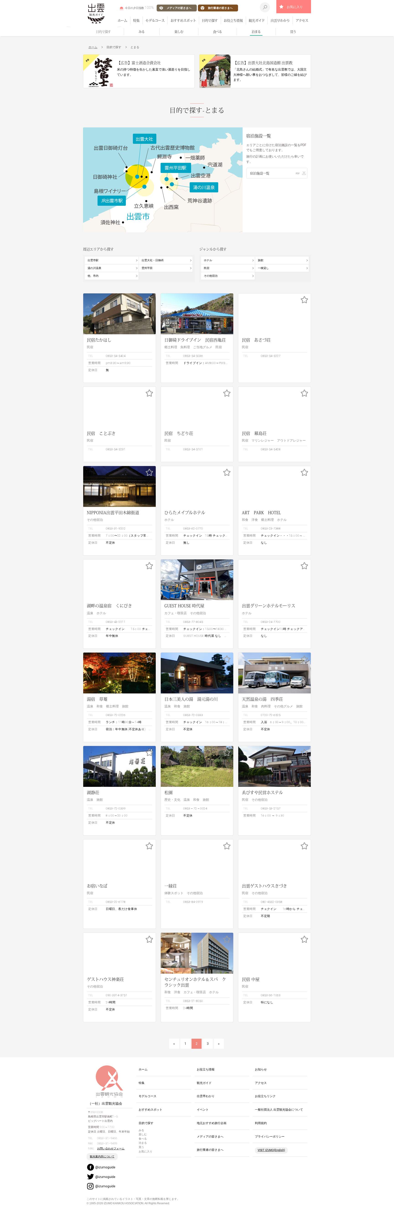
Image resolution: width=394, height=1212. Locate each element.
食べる (217, 31)
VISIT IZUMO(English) (271, 1150)
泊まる (256, 31)
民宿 (206, 268)
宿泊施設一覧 (259, 173)
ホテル (208, 260)
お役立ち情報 (233, 20)
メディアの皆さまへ (179, 8)
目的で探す (210, 20)
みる (142, 31)
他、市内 (93, 275)
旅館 (260, 260)
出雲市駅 (93, 260)
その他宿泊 (211, 275)
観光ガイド (257, 20)
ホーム (122, 20)
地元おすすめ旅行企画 (211, 1123)
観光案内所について (102, 1156)
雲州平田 (147, 268)
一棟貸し (263, 268)
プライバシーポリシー (270, 1136)
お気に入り (295, 7)
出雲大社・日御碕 (152, 260)
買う (293, 31)
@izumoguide (105, 1167)
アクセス (302, 20)
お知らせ (261, 1069)
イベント (203, 1109)
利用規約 (261, 1123)
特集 (136, 20)
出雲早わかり (280, 20)
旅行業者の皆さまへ (220, 8)
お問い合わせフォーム (110, 1148)
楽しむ (178, 31)
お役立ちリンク (265, 1096)
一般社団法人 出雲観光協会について (279, 1109)
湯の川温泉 (94, 268)
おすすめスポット (183, 20)
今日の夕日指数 (139, 7)
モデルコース (155, 20)
